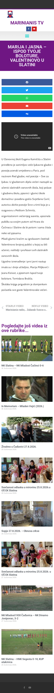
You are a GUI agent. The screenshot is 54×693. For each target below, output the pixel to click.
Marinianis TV (27, 23)
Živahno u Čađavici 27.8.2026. (18, 446)
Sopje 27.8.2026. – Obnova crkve (20, 530)
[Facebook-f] (28, 29)
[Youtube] (34, 29)
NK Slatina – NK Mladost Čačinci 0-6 (22, 365)
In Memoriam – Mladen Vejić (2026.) (22, 406)
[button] (27, 36)
